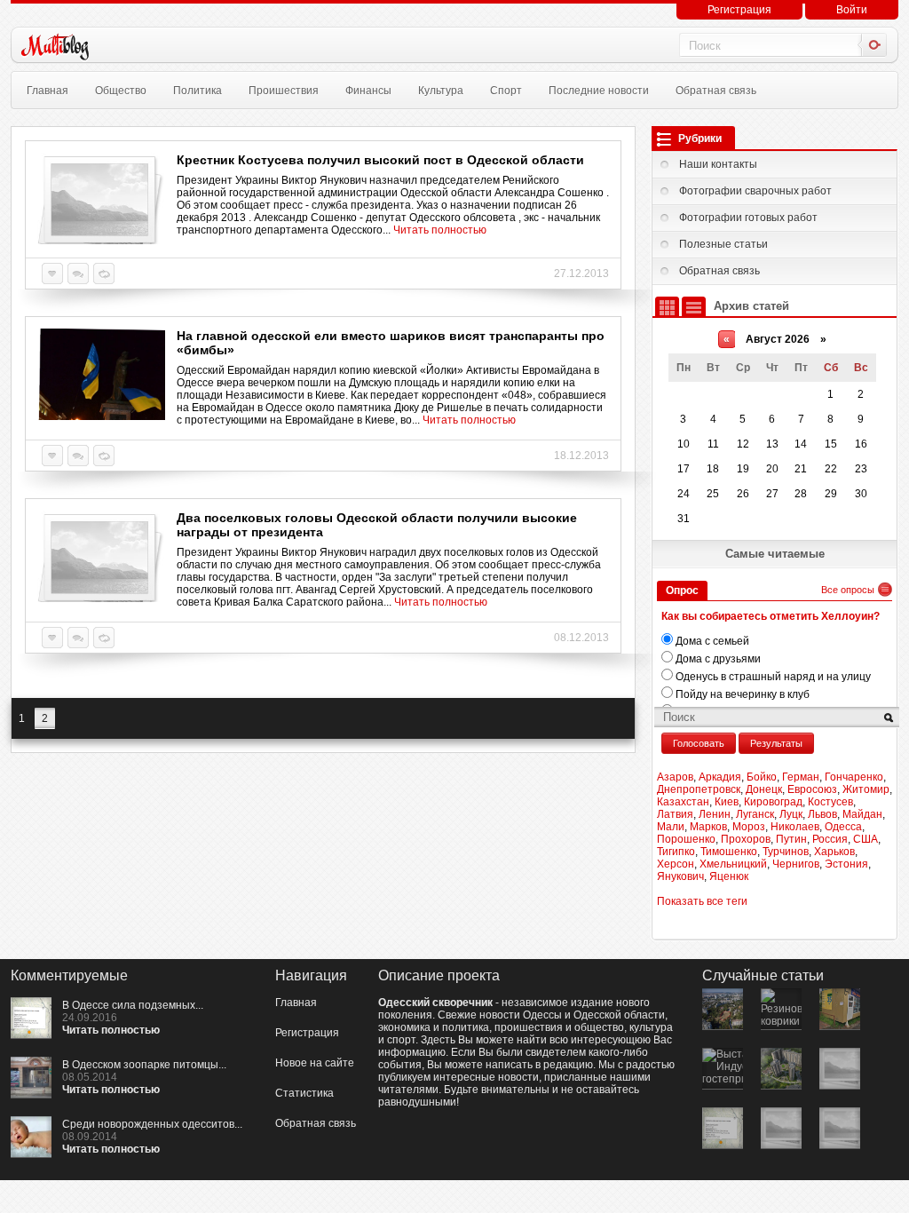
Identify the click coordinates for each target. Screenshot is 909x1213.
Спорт (506, 90)
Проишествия (284, 90)
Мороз (748, 827)
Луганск (755, 814)
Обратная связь (716, 90)
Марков (708, 827)
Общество (120, 90)
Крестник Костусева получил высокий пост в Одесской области (380, 160)
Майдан (862, 814)
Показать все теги (702, 901)
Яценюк (728, 876)
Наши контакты (718, 164)
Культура (440, 90)
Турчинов (786, 851)
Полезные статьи (723, 244)
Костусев (830, 802)
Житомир (865, 789)
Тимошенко (728, 851)
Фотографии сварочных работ (755, 191)
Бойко (762, 777)
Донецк (764, 789)
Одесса (843, 827)
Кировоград (773, 802)
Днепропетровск (698, 789)
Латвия (675, 814)
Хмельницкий (733, 864)
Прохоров (746, 839)
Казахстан (683, 802)
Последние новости (599, 90)
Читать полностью (439, 230)
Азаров (675, 777)
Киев (727, 802)
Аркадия (720, 777)
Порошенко (686, 839)
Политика (197, 90)
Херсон (675, 864)
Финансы (368, 90)
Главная (47, 90)
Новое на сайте (314, 1063)
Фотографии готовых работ (748, 217)
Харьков (834, 851)
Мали (670, 827)
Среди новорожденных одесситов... (152, 1124)
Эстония (846, 864)
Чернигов (795, 864)
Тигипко (676, 851)
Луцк (790, 814)
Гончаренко (854, 777)
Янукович (680, 876)
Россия (830, 839)
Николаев (795, 827)
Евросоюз (812, 789)
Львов (822, 814)
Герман (800, 777)
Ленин (715, 814)
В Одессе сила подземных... (132, 1005)
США (865, 839)
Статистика (304, 1093)
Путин (791, 839)
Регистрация (739, 10)
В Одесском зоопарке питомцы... (144, 1064)
